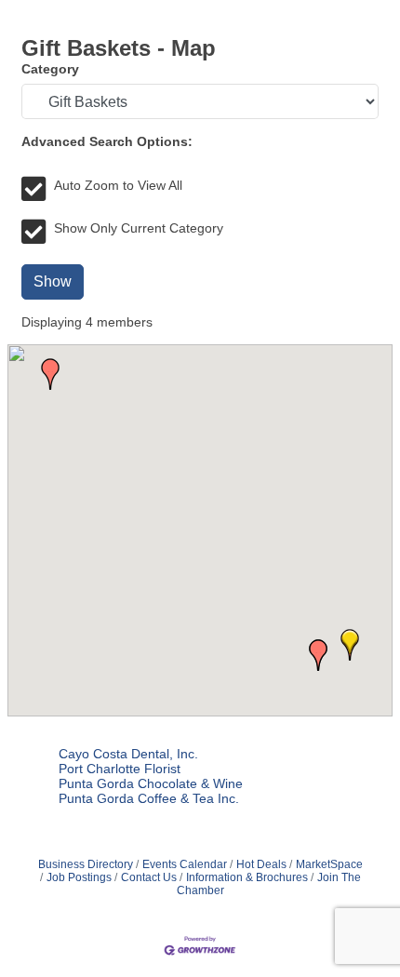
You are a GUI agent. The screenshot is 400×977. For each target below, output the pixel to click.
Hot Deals (261, 864)
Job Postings (79, 877)
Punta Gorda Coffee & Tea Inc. (149, 798)
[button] (350, 645)
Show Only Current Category (138, 228)
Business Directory (85, 864)
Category (50, 68)
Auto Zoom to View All (118, 185)
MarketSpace (329, 864)
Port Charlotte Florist (119, 768)
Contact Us (149, 877)
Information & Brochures (247, 877)
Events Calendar (184, 864)
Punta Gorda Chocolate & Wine (151, 783)
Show (52, 281)
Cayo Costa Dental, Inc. (128, 753)
